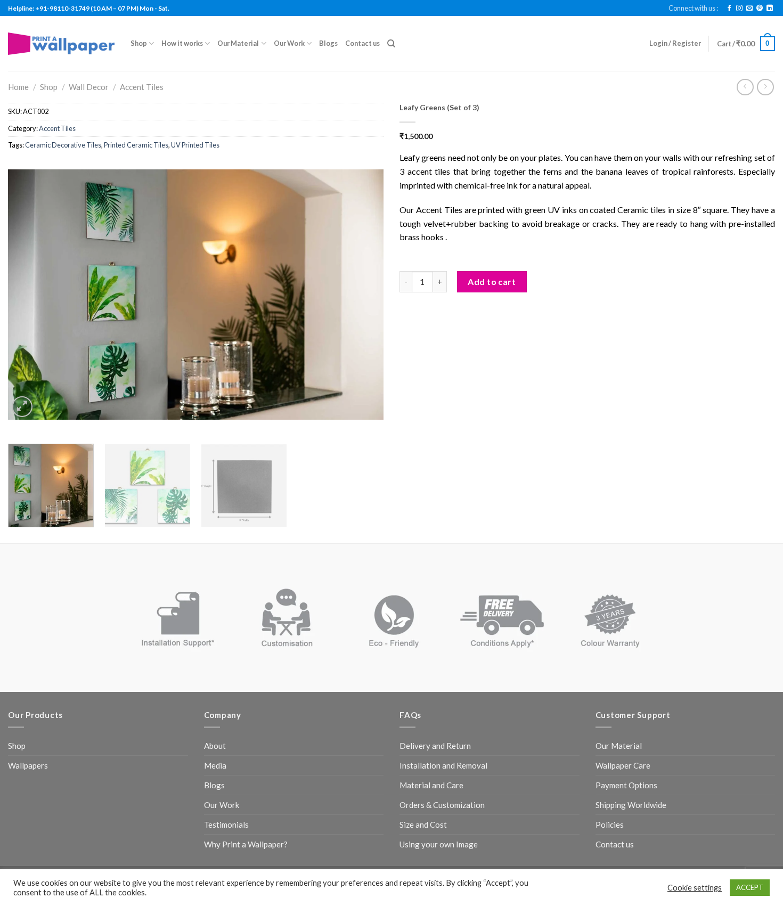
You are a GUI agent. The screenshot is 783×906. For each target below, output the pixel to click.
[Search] (391, 44)
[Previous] (28, 295)
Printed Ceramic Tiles (136, 145)
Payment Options (626, 785)
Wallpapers (28, 765)
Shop (138, 43)
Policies (610, 824)
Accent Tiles (142, 87)
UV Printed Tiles (195, 145)
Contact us (362, 43)
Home (18, 87)
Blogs (328, 43)
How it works (182, 43)
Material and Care (431, 785)
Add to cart (492, 281)
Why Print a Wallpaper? (246, 844)
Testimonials (226, 824)
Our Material (238, 43)
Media (215, 765)
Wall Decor (89, 87)
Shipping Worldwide (631, 805)
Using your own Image (438, 844)
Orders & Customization (442, 805)
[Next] (362, 295)
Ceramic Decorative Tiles (63, 145)
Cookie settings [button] (694, 887)
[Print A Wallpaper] (61, 43)
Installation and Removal (443, 765)
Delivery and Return (435, 745)
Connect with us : (693, 8)
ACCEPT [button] (749, 887)
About (215, 745)
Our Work (289, 43)
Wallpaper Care (623, 765)
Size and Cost (423, 824)
